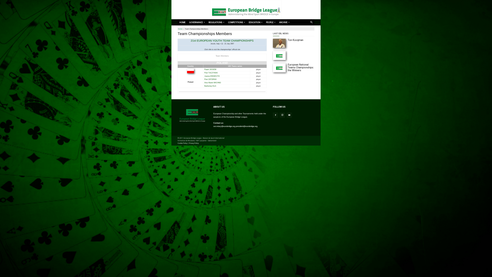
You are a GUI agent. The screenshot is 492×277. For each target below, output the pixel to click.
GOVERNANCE (196, 22)
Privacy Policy (194, 143)
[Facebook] (275, 115)
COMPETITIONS (235, 22)
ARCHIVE (283, 22)
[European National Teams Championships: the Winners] (284, 67)
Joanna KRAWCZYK (212, 76)
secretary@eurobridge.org (224, 126)
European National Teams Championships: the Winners (301, 67)
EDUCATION (254, 22)
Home (182, 22)
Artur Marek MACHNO (212, 83)
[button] (311, 22)
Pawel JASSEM (210, 69)
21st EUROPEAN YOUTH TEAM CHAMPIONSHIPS (222, 40)
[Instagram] (282, 115)
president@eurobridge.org (246, 126)
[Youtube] (289, 115)
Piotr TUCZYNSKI (211, 73)
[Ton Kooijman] (284, 43)
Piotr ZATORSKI (210, 79)
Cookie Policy (182, 143)
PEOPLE (269, 22)
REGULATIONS (215, 22)
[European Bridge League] (246, 11)
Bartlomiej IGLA (210, 86)
